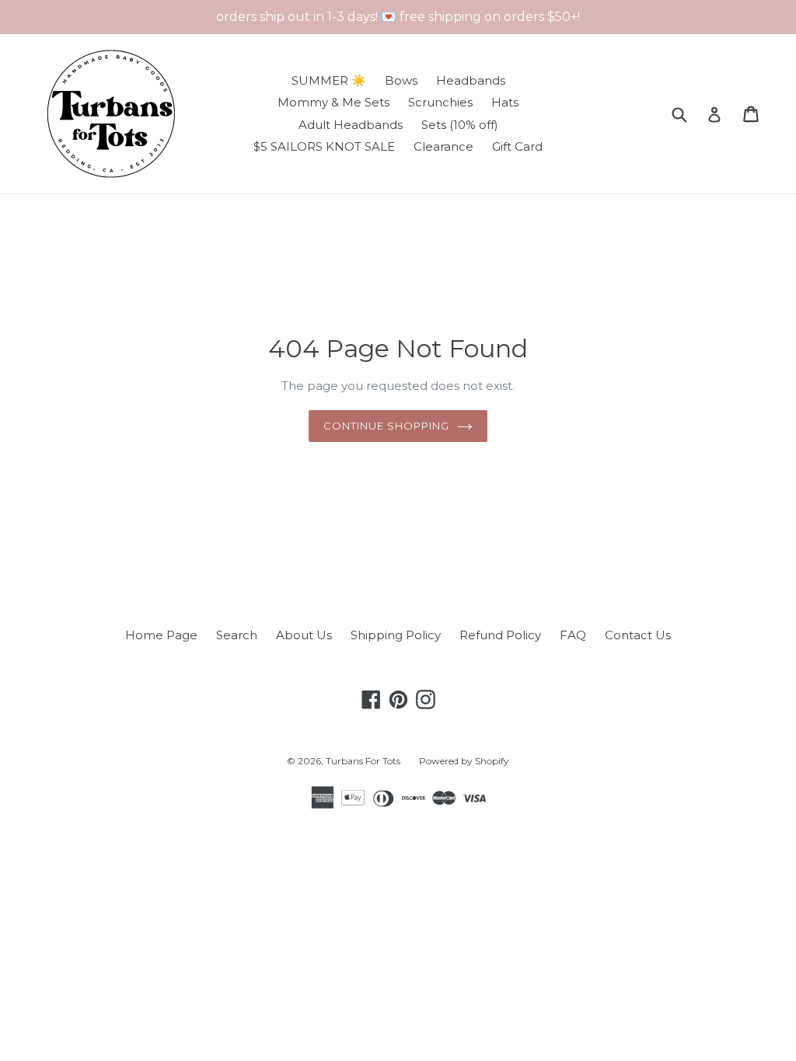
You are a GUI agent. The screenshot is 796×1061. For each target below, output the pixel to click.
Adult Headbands (350, 124)
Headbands (470, 80)
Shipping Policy (396, 635)
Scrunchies (440, 102)
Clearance (443, 146)
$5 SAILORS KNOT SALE (324, 146)
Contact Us (638, 635)
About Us (304, 635)
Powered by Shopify (464, 761)
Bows (401, 80)
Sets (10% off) (459, 124)
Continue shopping (386, 425)
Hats (504, 102)
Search (236, 635)
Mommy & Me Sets (333, 102)
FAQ (573, 635)
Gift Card (517, 146)
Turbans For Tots (363, 761)
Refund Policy (500, 635)
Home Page (161, 635)
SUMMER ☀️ (329, 80)
